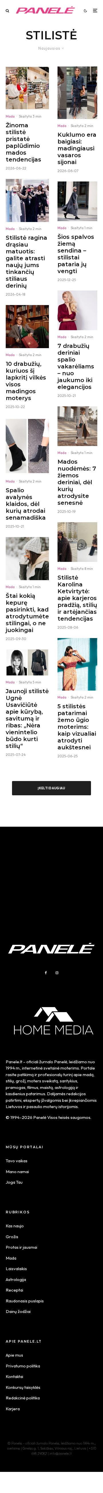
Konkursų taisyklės (23, 1387)
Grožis (12, 1236)
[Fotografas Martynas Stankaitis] (27, 88)
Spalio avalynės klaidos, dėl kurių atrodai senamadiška (26, 504)
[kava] (27, 558)
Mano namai (17, 1171)
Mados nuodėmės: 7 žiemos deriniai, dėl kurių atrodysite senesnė (77, 482)
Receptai (14, 1290)
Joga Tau (14, 1182)
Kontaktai (14, 1376)
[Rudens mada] (77, 310)
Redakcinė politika (23, 1398)
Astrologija (16, 1279)
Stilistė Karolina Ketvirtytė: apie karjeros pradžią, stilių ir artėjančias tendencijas (77, 598)
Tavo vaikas (16, 1160)
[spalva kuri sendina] (77, 201)
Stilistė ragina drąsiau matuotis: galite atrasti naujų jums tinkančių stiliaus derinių (26, 261)
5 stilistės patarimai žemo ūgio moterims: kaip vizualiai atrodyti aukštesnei (77, 727)
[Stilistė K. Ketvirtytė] (77, 542)
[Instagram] (57, 973)
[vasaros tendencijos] (77, 664)
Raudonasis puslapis (25, 1301)
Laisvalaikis (16, 1268)
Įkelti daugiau (51, 788)
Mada (10, 116)
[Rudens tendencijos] (27, 326)
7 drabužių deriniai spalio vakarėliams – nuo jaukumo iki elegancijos (76, 366)
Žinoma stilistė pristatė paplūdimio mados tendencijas (23, 142)
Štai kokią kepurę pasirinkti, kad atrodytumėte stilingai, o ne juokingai (27, 612)
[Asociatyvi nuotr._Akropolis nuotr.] (27, 200)
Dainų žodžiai (18, 1311)
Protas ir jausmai (21, 1247)
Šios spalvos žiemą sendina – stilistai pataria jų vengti (76, 254)
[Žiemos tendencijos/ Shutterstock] (77, 426)
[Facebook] (46, 973)
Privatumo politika (23, 1366)
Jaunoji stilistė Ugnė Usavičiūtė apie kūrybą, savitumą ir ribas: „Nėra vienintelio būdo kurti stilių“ (27, 718)
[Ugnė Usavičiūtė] (27, 662)
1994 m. (13, 1068)
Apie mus (14, 1355)
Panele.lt (14, 1061)
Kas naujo (15, 1225)
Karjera (13, 1408)
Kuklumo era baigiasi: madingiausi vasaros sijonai (77, 148)
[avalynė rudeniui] (27, 446)
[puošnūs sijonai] (77, 92)
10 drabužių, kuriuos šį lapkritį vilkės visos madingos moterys (26, 381)
